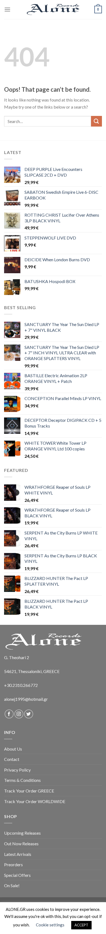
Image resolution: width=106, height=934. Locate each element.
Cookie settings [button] (50, 924)
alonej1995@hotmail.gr (26, 699)
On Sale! (12, 885)
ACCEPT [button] (81, 925)
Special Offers (17, 875)
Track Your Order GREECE (29, 790)
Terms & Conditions (22, 780)
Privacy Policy (17, 769)
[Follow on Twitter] (28, 713)
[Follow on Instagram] (18, 713)
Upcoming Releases (22, 832)
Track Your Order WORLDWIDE (34, 801)
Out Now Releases (21, 843)
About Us (13, 748)
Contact (11, 759)
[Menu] (7, 9)
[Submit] (96, 121)
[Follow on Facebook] (9, 713)
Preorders (13, 864)
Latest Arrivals (17, 854)
